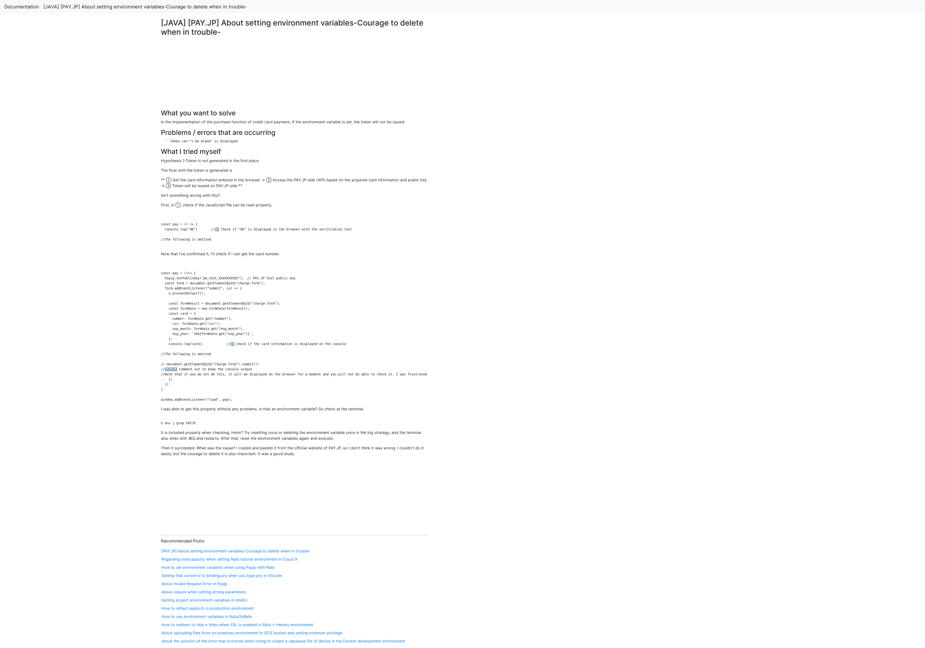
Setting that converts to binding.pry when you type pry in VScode (221, 575)
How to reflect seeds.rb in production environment (207, 608)
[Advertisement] (749, 163)
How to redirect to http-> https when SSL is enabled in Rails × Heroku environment (237, 624)
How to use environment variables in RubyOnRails (206, 616)
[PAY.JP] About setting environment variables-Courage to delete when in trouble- (235, 551)
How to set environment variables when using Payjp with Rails (218, 567)
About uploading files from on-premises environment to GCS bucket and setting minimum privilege (251, 632)
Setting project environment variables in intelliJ (204, 600)
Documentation (21, 7)
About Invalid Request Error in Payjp (194, 583)
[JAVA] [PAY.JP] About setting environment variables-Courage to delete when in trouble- (145, 7)
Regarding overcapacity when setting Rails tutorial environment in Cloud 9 (229, 559)
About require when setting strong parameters (203, 591)
